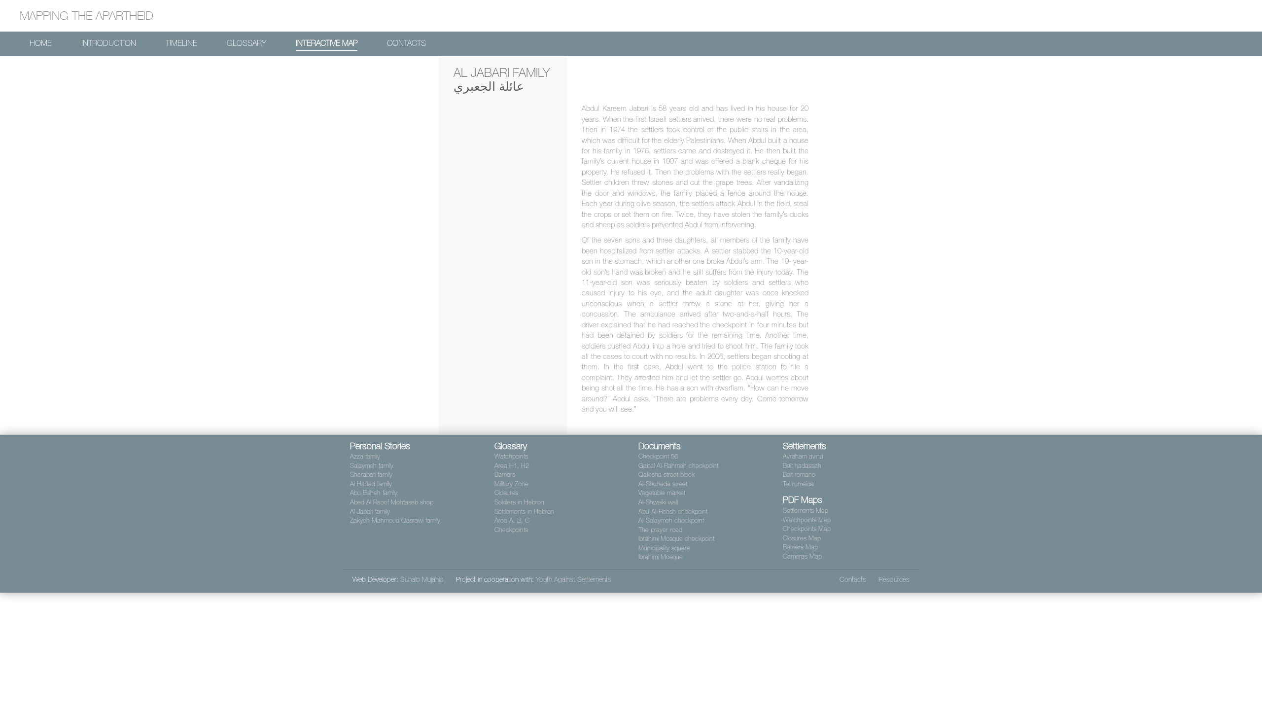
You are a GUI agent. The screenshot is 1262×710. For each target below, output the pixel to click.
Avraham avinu (803, 456)
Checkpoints (511, 529)
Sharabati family (371, 474)
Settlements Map (805, 510)
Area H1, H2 (511, 465)
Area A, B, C (511, 520)
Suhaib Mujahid (422, 579)
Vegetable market (661, 493)
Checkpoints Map (807, 528)
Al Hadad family (371, 484)
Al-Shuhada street (662, 484)
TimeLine (181, 42)
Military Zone (511, 484)
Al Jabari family (370, 511)
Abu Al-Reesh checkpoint (672, 511)
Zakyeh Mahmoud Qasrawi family (395, 520)
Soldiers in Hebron (519, 502)
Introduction (108, 42)
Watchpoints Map (807, 520)
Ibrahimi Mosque (660, 557)
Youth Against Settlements (573, 579)
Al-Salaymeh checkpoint (671, 520)
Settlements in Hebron (524, 511)
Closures (506, 493)
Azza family (365, 456)
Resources (894, 579)
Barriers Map (800, 547)
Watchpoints (511, 456)
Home (41, 42)
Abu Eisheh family (373, 493)
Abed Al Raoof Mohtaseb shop (391, 502)
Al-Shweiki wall (658, 502)
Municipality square (664, 548)
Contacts (406, 42)
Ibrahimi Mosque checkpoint (676, 538)
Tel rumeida (798, 484)
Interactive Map (326, 42)
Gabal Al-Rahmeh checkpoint (678, 465)
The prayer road (660, 529)
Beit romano (799, 474)
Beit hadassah (802, 465)
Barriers (504, 474)
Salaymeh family (371, 465)
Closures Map (802, 538)
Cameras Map (802, 556)
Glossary (246, 42)
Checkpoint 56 (658, 456)
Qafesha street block (666, 474)
